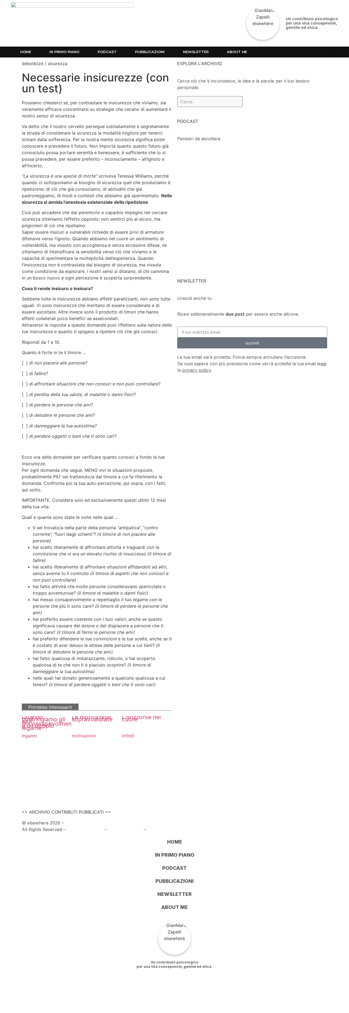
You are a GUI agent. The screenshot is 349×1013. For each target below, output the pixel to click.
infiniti (128, 735)
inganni (29, 735)
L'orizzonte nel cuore (141, 718)
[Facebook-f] (281, 52)
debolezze (32, 63)
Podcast (107, 52)
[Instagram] (293, 52)
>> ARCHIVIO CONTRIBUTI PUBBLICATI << (66, 812)
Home (25, 52)
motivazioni (84, 735)
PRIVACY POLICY (85, 829)
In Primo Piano (64, 52)
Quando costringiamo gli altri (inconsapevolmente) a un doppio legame (50, 722)
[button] (333, 51)
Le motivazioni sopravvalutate (92, 718)
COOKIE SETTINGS (167, 829)
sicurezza (57, 63)
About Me (237, 52)
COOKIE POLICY (125, 829)
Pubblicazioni (150, 52)
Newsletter (196, 52)
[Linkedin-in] (305, 52)
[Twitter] (317, 52)
